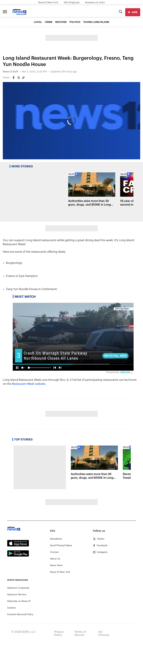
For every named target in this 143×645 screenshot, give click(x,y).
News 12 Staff (10, 72)
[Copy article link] (23, 77)
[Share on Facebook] (13, 77)
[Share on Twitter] (18, 77)
